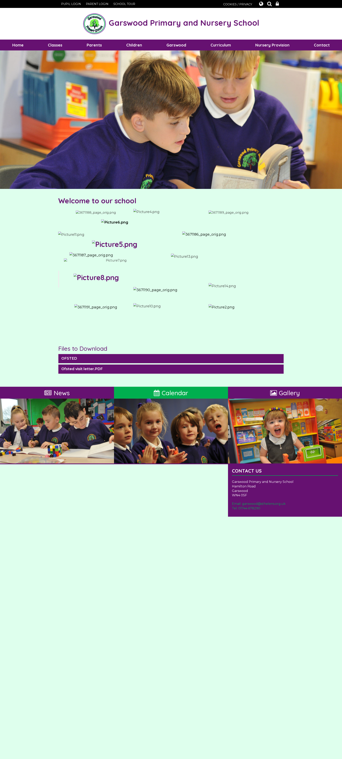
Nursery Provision (272, 45)
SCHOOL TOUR (124, 4)
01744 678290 (249, 508)
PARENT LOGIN (97, 4)
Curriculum (221, 45)
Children (134, 45)
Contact (322, 45)
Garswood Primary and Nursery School (182, 23)
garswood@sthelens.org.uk (264, 504)
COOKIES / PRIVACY (237, 4)
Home (18, 45)
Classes (55, 45)
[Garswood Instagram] (95, 307)
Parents (94, 45)
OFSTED (69, 358)
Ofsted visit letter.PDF (82, 369)
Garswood (176, 45)
